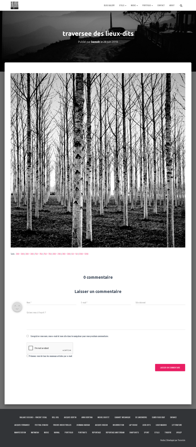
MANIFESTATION (20, 432)
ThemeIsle (181, 440)
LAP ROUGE (133, 425)
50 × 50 (75, 253)
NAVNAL (57, 432)
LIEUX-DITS (146, 425)
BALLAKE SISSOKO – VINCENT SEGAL (33, 417)
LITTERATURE (177, 425)
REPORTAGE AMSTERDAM (115, 432)
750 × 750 (38, 253)
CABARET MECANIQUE (122, 417)
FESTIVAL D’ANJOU (41, 425)
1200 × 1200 (83, 253)
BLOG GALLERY (109, 5)
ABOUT (172, 5)
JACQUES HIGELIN (101, 425)
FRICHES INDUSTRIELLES (62, 425)
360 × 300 (66, 253)
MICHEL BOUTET (103, 417)
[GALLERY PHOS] (14, 5)
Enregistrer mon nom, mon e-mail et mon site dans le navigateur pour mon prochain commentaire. (70, 336)
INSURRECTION (118, 425)
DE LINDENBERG (141, 417)
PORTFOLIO (146, 5)
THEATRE (168, 432)
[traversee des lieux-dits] (98, 160)
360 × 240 (57, 253)
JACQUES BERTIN (70, 417)
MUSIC (133, 5)
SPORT (146, 432)
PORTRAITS (82, 432)
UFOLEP (179, 432)
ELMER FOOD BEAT (158, 417)
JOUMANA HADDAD (83, 425)
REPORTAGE (96, 432)
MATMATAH (35, 432)
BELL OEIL (55, 417)
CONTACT (161, 5)
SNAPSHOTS (134, 432)
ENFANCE (173, 417)
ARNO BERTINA (86, 417)
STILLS (122, 5)
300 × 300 (20, 253)
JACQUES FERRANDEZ (22, 425)
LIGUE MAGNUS (161, 425)
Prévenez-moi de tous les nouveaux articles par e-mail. (50, 356)
